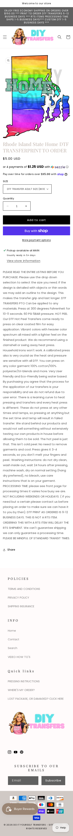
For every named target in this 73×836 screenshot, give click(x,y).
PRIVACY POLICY (18, 598)
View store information (23, 261)
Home (12, 631)
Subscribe (53, 780)
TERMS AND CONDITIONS (24, 589)
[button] (5, 37)
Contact (13, 639)
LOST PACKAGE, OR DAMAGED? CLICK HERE (36, 699)
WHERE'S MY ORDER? (21, 690)
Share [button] (11, 550)
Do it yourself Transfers (29, 824)
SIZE (5, 181)
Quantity (8, 198)
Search (12, 648)
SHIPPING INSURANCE (21, 606)
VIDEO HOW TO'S (19, 657)
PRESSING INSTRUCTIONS (24, 681)
